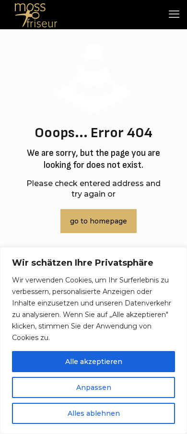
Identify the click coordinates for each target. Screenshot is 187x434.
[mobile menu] (174, 14)
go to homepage (98, 221)
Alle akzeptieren (93, 361)
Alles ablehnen (94, 413)
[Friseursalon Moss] (36, 14)
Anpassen (93, 387)
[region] (93, 340)
